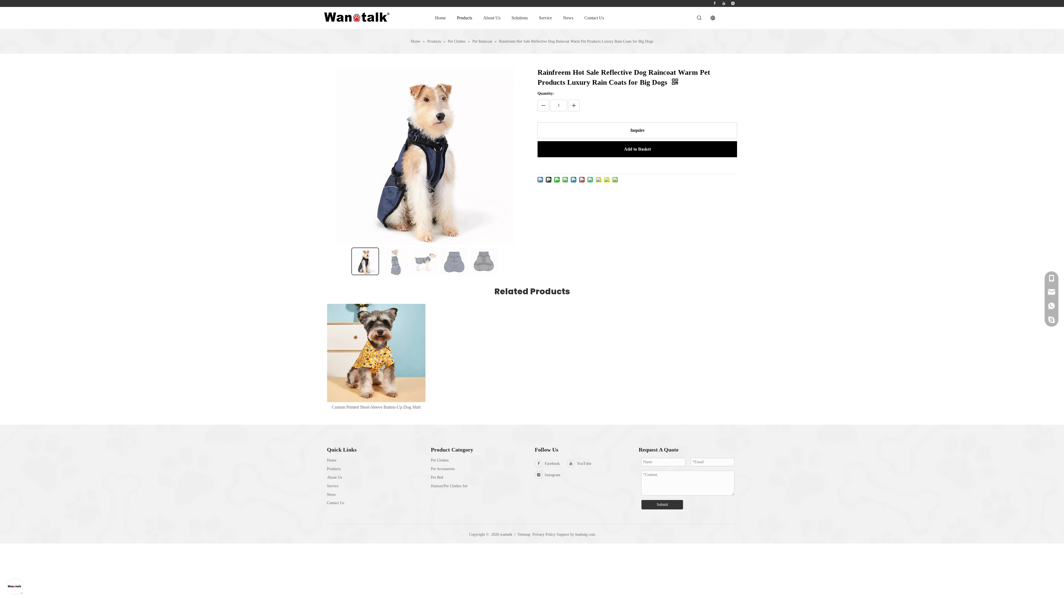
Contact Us (335, 503)
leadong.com (585, 534)
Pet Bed (437, 477)
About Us (334, 477)
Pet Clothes (440, 460)
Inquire (637, 130)
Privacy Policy (544, 534)
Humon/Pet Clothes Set (449, 486)
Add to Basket (637, 149)
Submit (662, 504)
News (331, 495)
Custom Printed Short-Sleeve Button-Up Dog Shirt (376, 407)
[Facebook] (714, 3)
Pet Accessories (443, 469)
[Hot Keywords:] (699, 18)
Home (331, 460)
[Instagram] (733, 3)
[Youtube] (723, 3)
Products (334, 469)
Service (333, 486)
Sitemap (524, 534)
